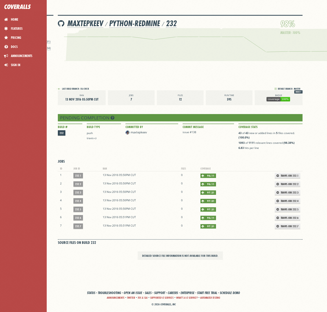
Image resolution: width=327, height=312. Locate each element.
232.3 (78, 192)
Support (159, 292)
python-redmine (134, 23)
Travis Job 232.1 (289, 176)
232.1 (78, 176)
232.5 (78, 209)
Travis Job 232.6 (289, 218)
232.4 (78, 201)
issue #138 (189, 132)
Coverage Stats (248, 127)
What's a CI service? (187, 298)
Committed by (134, 127)
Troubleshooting (109, 292)
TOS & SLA (142, 298)
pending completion (85, 118)
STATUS (91, 292)
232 (171, 23)
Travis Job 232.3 (289, 192)
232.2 (78, 184)
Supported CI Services (162, 298)
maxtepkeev (85, 23)
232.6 (78, 218)
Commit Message (193, 127)
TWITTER (131, 298)
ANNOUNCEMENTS (115, 298)
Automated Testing (210, 298)
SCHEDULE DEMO (230, 292)
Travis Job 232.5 (289, 209)
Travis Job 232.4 (289, 201)
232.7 (78, 226)
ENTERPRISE (187, 292)
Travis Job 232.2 (289, 184)
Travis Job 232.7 (289, 226)
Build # (62, 127)
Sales (148, 292)
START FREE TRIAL (207, 292)
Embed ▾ (298, 92)
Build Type (93, 127)
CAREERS (173, 292)
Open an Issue (133, 292)
